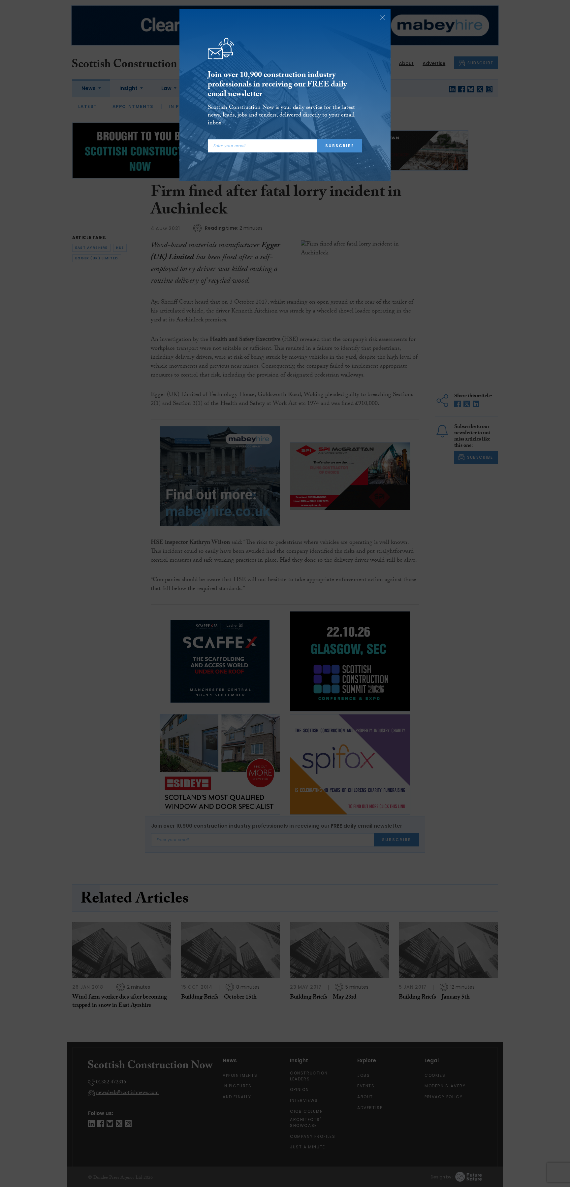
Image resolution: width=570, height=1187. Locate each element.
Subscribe (339, 145)
